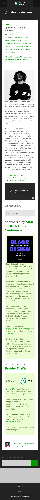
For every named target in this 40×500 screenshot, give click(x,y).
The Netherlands (18, 49)
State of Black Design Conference (19, 226)
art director (24, 37)
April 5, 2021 (9, 34)
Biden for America (17, 40)
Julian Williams (22, 43)
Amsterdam (16, 37)
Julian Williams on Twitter (17, 180)
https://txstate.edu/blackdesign (18, 329)
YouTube (20, 491)
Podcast (7, 24)
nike (13, 46)
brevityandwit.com (13, 422)
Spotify (20, 489)
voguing (12, 52)
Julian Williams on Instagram (19, 178)
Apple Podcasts (20, 486)
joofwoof (14, 43)
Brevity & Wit (15, 368)
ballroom (8, 40)
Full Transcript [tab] (13, 213)
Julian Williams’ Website (17, 175)
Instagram (29, 331)
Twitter (10, 333)
